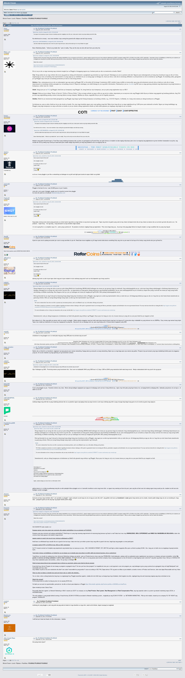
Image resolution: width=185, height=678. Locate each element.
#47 (180, 237)
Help (12, 14)
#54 (180, 398)
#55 (180, 423)
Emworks (6, 508)
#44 (180, 152)
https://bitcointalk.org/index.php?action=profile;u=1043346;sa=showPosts (105, 584)
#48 (180, 258)
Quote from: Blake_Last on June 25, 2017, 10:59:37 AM (46, 286)
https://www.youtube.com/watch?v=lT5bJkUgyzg (45, 66)
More (30, 14)
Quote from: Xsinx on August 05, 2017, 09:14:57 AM (45, 119)
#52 (180, 361)
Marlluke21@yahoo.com (58, 193)
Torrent (25, 12)
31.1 (22, 12)
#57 (180, 508)
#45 (180, 184)
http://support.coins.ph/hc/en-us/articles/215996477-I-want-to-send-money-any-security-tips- (94, 310)
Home (7, 14)
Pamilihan (24, 18)
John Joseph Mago (9, 638)
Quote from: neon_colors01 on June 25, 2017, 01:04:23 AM (47, 155)
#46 (180, 198)
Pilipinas (18, 18)
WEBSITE (81, 149)
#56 (180, 494)
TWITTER (112, 149)
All (18, 23)
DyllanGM (7, 384)
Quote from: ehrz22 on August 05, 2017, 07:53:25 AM (45, 32)
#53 (180, 384)
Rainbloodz (7, 615)
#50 (180, 332)
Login (20, 14)
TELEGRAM (129, 149)
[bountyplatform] (7, 254)
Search (16, 14)
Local (13, 18)
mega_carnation (8, 347)
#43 (180, 116)
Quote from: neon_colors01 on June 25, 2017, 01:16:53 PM (47, 426)
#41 (180, 29)
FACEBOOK (120, 149)
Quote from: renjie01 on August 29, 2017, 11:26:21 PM (45, 364)
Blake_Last (7, 52)
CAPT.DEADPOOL (9, 398)
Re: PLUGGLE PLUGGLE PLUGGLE (46, 28)
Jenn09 (6, 236)
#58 (180, 602)
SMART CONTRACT (101, 149)
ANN (136, 149)
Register (25, 14)
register (23, 9)
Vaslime (6, 152)
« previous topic (170, 21)
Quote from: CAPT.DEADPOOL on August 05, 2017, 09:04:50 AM (48, 41)
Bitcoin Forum (7, 18)
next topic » (178, 21)
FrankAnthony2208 (9, 423)
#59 (180, 616)
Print (179, 23)
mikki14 (6, 282)
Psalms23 (7, 198)
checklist (131, 84)
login (18, 9)
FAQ (48, 89)
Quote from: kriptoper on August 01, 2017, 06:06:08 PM (46, 55)
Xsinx (5, 28)
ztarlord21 (7, 184)
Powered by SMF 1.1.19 (83, 675)
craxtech (6, 601)
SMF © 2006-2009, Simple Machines (98, 675)
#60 (180, 638)
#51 (180, 347)
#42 (180, 52)
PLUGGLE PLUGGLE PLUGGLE (38, 18)
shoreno (6, 494)
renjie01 (6, 331)
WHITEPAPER (90, 149)
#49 (180, 283)
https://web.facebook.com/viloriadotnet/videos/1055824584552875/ (49, 65)
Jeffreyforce (7, 258)
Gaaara (6, 116)
